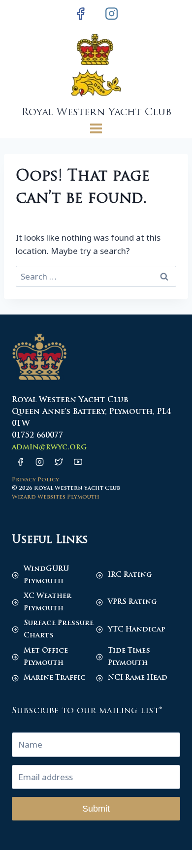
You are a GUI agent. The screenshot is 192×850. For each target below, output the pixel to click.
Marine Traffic (55, 678)
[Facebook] (80, 13)
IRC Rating (130, 575)
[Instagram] (111, 13)
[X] (58, 462)
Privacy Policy (35, 480)
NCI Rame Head (137, 678)
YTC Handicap (136, 629)
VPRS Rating (132, 602)
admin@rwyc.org (49, 447)
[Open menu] (96, 128)
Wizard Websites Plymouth (55, 497)
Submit (96, 809)
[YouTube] (77, 462)
